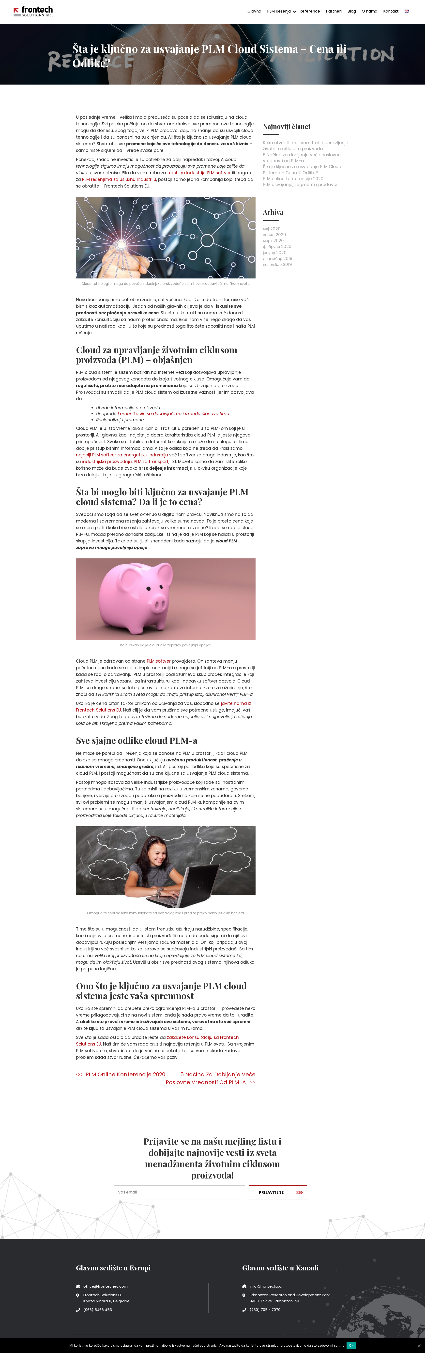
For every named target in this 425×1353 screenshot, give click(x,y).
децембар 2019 (277, 259)
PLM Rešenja (279, 11)
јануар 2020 (275, 253)
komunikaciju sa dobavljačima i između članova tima (173, 414)
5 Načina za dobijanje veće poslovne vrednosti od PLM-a (211, 1078)
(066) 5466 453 (97, 1309)
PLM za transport (151, 462)
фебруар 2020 (277, 246)
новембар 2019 (277, 264)
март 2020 (273, 241)
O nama (369, 11)
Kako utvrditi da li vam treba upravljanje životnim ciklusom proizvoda (305, 146)
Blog (352, 11)
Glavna (254, 11)
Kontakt (391, 11)
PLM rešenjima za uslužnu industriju (119, 179)
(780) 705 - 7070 (265, 1309)
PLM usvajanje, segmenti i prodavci (300, 185)
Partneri (334, 11)
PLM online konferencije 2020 (125, 1074)
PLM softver (159, 661)
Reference (310, 11)
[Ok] (418, 1345)
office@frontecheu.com (105, 1286)
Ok (351, 1345)
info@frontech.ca (266, 1286)
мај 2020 (272, 229)
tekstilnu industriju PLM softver (199, 173)
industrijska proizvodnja (107, 462)
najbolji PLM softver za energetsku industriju (122, 455)
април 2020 (274, 235)
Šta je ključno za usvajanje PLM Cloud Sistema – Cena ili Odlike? (302, 169)
